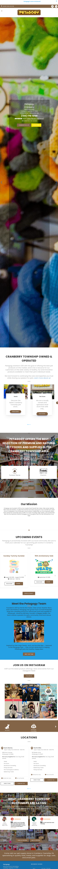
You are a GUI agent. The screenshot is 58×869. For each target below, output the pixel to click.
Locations (36, 125)
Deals (5, 761)
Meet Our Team (29, 654)
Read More (15, 411)
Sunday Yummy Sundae (13, 556)
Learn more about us (42, 378)
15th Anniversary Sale (44, 556)
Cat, (17, 757)
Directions (7, 783)
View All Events (28, 593)
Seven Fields (15, 809)
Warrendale (25, 809)
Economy (38, 809)
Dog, (19, 757)
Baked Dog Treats (9, 772)
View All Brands (28, 488)
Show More (13, 827)
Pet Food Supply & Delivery (11, 769)
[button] (56, 182)
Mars (33, 809)
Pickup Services (8, 767)
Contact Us (21, 783)
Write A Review (35, 840)
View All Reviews (22, 840)
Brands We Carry (7, 778)
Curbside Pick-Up (24, 125)
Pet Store (7, 730)
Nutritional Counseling (33, 730)
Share (18, 583)
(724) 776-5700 (29, 115)
